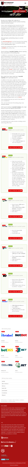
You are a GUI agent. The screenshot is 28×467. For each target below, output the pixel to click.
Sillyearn (4, 395)
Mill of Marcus (5, 383)
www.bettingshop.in (7, 41)
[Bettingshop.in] (7, 3)
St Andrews (4, 393)
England (10, 400)
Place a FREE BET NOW (15, 147)
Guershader (4, 390)
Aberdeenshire (4, 401)
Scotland (21, 400)
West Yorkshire (16, 400)
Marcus (3, 386)
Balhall (3, 381)
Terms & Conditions (14, 465)
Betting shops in (4, 400)
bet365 (4, 48)
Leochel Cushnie (20, 130)
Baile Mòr (4, 388)
